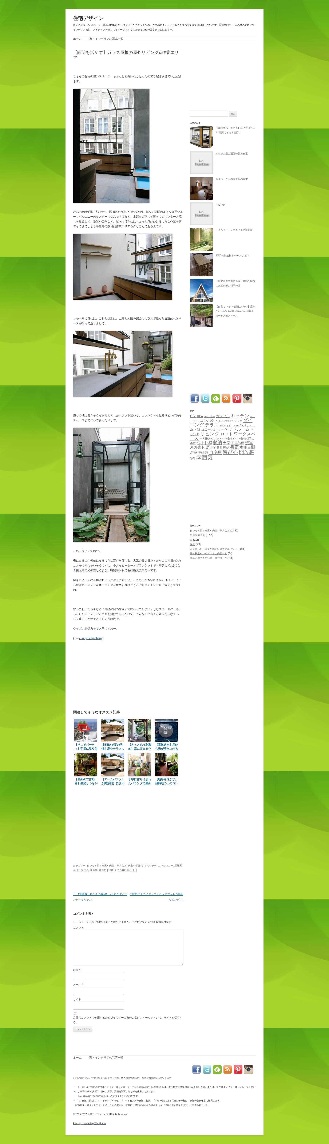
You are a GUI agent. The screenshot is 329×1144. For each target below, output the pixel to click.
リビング (220, 204)
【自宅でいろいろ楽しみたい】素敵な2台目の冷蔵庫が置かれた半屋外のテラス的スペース (235, 311)
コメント (78, 927)
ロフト (226, 434)
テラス (155, 865)
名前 (76, 969)
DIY (193, 416)
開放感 (93, 870)
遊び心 (85, 870)
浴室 (194, 452)
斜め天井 (216, 447)
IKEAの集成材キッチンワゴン (232, 255)
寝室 (249, 442)
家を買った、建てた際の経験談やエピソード (215, 548)
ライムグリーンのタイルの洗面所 (234, 230)
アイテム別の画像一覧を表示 (232, 153)
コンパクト (209, 421)
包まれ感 (204, 443)
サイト (77, 999)
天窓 (226, 443)
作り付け (226, 438)
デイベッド (225, 425)
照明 (201, 452)
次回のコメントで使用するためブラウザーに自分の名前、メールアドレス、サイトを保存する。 (127, 1020)
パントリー (217, 429)
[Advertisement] (117, 66)
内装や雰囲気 (135, 865)
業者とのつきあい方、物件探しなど (210, 558)
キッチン (239, 415)
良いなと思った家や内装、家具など (107, 865)
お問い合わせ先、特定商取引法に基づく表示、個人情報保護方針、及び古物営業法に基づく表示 (122, 1077)
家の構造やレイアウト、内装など (208, 553)
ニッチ (235, 425)
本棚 (243, 447)
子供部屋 (237, 443)
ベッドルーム (237, 429)
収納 (217, 442)
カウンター (209, 416)
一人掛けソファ (209, 438)
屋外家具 (197, 447)
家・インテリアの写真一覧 (106, 38)
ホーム (77, 38)
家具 (192, 544)
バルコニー (167, 865)
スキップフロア (226, 421)
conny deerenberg (90, 638)
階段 (192, 458)
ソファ (238, 421)
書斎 (234, 447)
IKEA (199, 416)
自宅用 (215, 452)
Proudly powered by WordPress (89, 1123)
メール (78, 984)
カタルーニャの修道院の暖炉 (232, 179)
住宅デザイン (88, 18)
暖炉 (226, 447)
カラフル (223, 416)
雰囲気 (102, 870)
